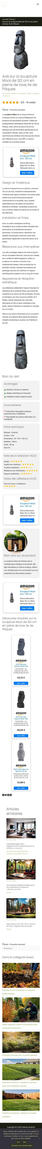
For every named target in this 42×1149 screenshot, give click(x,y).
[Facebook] (3, 795)
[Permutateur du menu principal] (37, 4)
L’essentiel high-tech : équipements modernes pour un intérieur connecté (20, 846)
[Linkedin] (11, 795)
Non (24, 1142)
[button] (13, 110)
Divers (25, 854)
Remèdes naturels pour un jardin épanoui (19, 1055)
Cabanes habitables (14, 854)
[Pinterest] (8, 795)
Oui (18, 1142)
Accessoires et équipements (17, 851)
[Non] (39, 1139)
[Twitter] (6, 795)
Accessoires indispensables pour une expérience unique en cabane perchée (20, 887)
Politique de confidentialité (21, 1145)
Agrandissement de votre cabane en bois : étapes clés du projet (20, 925)
